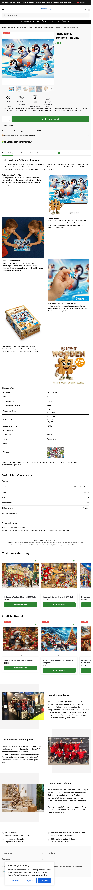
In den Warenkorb (50, 119)
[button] (87, 9)
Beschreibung (20, 153)
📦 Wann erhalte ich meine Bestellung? (19, 135)
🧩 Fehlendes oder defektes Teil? (17, 142)
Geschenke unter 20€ (44, 545)
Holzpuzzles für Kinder (25, 27)
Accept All (44, 881)
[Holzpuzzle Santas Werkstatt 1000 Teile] (59, 576)
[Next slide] (51, 58)
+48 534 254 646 (15, 2)
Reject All (30, 881)
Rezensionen (54, 153)
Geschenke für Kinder (28, 545)
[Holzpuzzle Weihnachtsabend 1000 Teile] (20, 576)
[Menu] (5, 9)
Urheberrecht (77, 867)
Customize (15, 881)
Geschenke (39, 542)
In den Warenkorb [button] (20, 604)
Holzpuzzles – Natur (60, 542)
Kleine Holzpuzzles (60, 545)
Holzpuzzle (12, 27)
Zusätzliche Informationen (36, 153)
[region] (29, 873)
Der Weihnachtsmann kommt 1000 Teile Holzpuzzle (58, 661)
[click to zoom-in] (28, 58)
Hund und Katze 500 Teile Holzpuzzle (18, 660)
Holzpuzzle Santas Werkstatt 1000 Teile (58, 597)
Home (4, 27)
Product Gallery (7, 153)
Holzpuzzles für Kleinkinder (44, 27)
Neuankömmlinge (74, 545)
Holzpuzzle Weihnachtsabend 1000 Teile (20, 597)
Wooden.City (45, 9)
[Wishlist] (35, 561)
